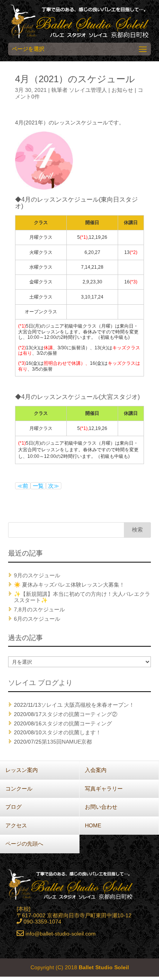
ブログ (13, 807)
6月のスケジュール (37, 619)
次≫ (53, 486)
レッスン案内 (21, 770)
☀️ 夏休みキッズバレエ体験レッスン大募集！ (69, 585)
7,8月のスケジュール (39, 609)
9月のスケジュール (37, 575)
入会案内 (96, 770)
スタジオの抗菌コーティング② (79, 714)
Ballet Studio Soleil (104, 967)
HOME (93, 825)
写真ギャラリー (104, 788)
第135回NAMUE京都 (67, 742)
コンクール (18, 788)
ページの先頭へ (24, 844)
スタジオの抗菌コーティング (77, 723)
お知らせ (122, 90)
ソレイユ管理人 (88, 90)
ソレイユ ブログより (40, 683)
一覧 (38, 486)
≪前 (22, 486)
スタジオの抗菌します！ (71, 732)
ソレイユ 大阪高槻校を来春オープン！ (87, 705)
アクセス (16, 825)
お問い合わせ (101, 807)
